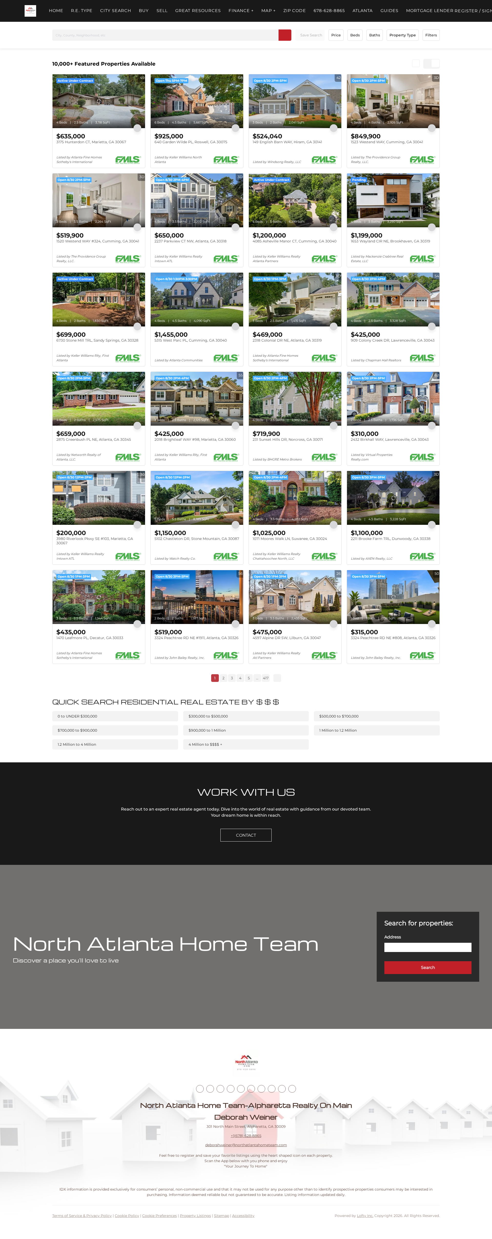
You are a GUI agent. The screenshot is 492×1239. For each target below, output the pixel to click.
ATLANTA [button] (363, 10)
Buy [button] (144, 10)
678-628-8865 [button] (329, 10)
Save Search (311, 35)
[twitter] (220, 1089)
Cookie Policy (127, 1215)
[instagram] (241, 1089)
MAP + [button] (268, 10)
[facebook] (200, 1089)
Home (56, 10)
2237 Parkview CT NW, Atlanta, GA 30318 (191, 241)
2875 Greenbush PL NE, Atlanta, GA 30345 (93, 439)
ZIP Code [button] (294, 10)
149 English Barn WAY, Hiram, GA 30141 (287, 142)
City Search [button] (115, 10)
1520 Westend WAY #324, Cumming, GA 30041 (97, 241)
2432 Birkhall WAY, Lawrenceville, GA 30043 (390, 439)
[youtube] (251, 1089)
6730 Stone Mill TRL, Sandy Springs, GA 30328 (97, 340)
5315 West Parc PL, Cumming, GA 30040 (191, 340)
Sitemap (221, 1215)
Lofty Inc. (365, 1215)
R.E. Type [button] (82, 10)
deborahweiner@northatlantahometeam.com (246, 1145)
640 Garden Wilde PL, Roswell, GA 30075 (191, 142)
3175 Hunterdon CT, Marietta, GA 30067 (91, 142)
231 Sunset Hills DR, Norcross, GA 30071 (288, 439)
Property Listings (195, 1215)
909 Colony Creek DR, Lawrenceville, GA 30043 (393, 340)
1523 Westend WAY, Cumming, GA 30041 (387, 142)
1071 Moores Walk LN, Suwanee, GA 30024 (290, 538)
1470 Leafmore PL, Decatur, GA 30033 (89, 638)
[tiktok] (261, 1089)
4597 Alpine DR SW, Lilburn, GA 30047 (287, 638)
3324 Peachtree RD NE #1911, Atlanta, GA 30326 (197, 638)
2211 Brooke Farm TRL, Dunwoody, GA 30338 (390, 538)
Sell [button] (162, 10)
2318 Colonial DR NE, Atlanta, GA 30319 (287, 340)
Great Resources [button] (198, 10)
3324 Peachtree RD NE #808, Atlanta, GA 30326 (393, 638)
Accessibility (243, 1215)
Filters (431, 35)
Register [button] (466, 10)
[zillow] (230, 1089)
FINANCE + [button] (241, 10)
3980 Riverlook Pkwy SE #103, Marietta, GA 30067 (94, 541)
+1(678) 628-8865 (246, 1135)
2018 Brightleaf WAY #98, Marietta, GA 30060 (195, 439)
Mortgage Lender (430, 10)
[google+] (292, 1089)
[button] (30, 11)
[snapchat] (271, 1089)
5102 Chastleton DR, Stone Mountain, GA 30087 (197, 538)
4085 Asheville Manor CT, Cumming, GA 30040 (294, 241)
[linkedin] (210, 1089)
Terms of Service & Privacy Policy (82, 1215)
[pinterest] (282, 1089)
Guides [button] (390, 10)
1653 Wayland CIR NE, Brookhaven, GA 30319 (390, 241)
